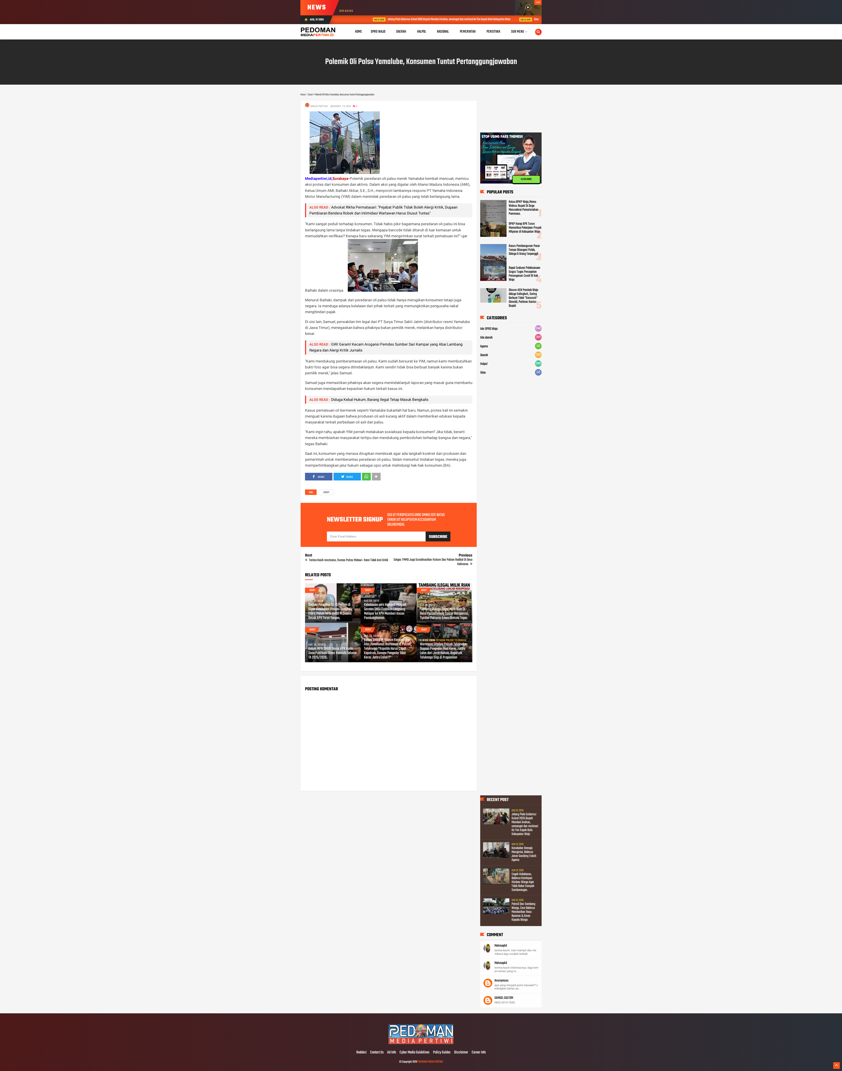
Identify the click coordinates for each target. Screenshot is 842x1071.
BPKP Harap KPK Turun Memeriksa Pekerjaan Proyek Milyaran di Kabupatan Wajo (525, 228)
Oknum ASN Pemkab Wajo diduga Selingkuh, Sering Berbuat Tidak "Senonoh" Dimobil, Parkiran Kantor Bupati (523, 298)
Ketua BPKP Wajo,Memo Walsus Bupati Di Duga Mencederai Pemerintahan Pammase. (523, 208)
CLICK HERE (526, 179)
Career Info (479, 1052)
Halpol (483, 364)
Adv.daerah (486, 338)
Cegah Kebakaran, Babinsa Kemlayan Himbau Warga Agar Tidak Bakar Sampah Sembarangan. (523, 882)
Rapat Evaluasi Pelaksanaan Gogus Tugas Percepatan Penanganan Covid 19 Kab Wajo (524, 274)
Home (358, 32)
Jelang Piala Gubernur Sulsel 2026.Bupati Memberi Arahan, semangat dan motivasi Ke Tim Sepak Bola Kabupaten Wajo (416, 19)
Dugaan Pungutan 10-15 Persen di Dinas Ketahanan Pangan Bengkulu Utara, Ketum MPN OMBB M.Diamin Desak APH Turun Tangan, (330, 611)
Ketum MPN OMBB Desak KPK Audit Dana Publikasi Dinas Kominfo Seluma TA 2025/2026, (332, 653)
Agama (484, 346)
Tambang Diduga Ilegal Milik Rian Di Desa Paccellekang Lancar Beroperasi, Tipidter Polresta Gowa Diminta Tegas (444, 613)
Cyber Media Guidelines (415, 1052)
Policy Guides (442, 1052)
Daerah (484, 355)
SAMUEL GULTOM (503, 998)
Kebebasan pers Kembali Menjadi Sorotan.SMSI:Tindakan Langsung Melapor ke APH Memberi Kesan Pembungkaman (385, 611)
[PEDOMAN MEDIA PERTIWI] (421, 1043)
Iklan (483, 373)
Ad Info (391, 1052)
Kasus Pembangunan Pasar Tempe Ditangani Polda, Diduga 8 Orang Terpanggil (524, 250)
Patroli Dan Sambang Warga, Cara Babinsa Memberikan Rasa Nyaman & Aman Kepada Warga (523, 912)
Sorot (326, 492)
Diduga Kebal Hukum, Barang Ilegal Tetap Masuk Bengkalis (379, 399)
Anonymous (501, 981)
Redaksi (361, 1052)
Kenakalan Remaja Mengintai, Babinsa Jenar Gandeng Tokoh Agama (536, 19)
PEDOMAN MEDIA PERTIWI (430, 1061)
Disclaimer (461, 1052)
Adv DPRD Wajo (489, 329)
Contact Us (377, 1052)
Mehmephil (500, 946)
